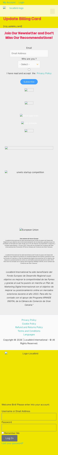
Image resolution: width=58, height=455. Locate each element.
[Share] (17, 449)
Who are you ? (29, 59)
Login (21, 2)
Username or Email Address (16, 411)
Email (29, 48)
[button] (52, 11)
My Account (9, 2)
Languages (29, 334)
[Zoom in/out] (3, 449)
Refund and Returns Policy (29, 327)
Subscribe (29, 81)
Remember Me (11, 433)
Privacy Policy (44, 73)
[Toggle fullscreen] (10, 449)
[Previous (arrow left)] (3, 453)
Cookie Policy (29, 323)
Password (7, 422)
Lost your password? (12, 443)
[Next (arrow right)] (10, 453)
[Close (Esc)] (24, 449)
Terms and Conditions (29, 331)
